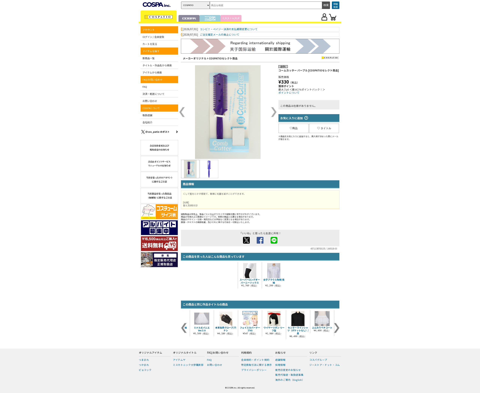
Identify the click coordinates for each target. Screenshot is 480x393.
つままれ (144, 360)
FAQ (144, 86)
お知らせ (280, 352)
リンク (313, 352)
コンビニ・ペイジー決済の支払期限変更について (229, 29)
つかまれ (144, 365)
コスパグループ (318, 360)
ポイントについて (288, 92)
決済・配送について (153, 94)
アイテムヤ (179, 360)
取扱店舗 (147, 115)
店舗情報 (280, 360)
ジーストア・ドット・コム (324, 365)
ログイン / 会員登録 (153, 37)
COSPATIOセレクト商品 (223, 58)
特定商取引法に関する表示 (256, 365)
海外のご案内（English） (289, 380)
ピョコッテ (145, 370)
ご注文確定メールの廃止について (219, 34)
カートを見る (149, 44)
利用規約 (246, 352)
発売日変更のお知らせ (288, 370)
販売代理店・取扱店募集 (289, 375)
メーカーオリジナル (194, 58)
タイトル (326, 128)
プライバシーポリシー (254, 370)
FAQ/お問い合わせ (218, 352)
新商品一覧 (148, 58)
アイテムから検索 (152, 72)
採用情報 (280, 365)
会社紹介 (147, 122)
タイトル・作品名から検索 (157, 65)
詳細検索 (335, 5)
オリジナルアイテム (150, 352)
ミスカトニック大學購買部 (188, 365)
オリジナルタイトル (184, 352)
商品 (295, 128)
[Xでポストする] (246, 242)
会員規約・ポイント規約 (255, 360)
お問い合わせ (149, 101)
